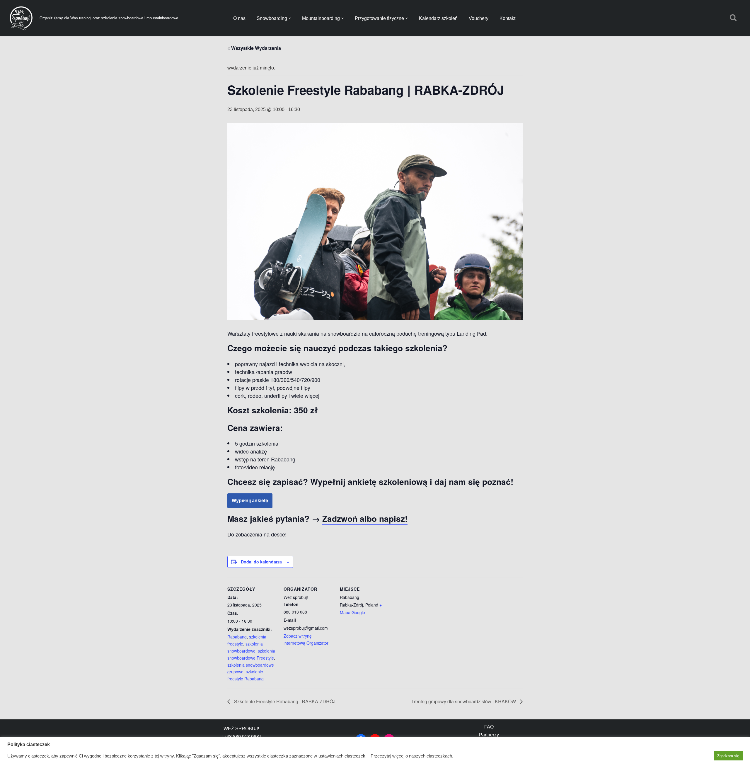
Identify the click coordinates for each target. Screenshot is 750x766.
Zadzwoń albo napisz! (365, 518)
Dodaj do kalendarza (261, 562)
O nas (239, 18)
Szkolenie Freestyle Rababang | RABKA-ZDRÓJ (284, 701)
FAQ (489, 726)
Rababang (237, 637)
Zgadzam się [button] (728, 756)
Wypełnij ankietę (250, 500)
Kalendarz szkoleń (438, 18)
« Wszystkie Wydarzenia (254, 48)
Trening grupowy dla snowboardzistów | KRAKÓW (464, 701)
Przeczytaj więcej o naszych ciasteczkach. (412, 756)
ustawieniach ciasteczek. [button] (342, 756)
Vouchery (478, 18)
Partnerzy (489, 734)
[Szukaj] (733, 17)
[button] (290, 18)
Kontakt (507, 18)
